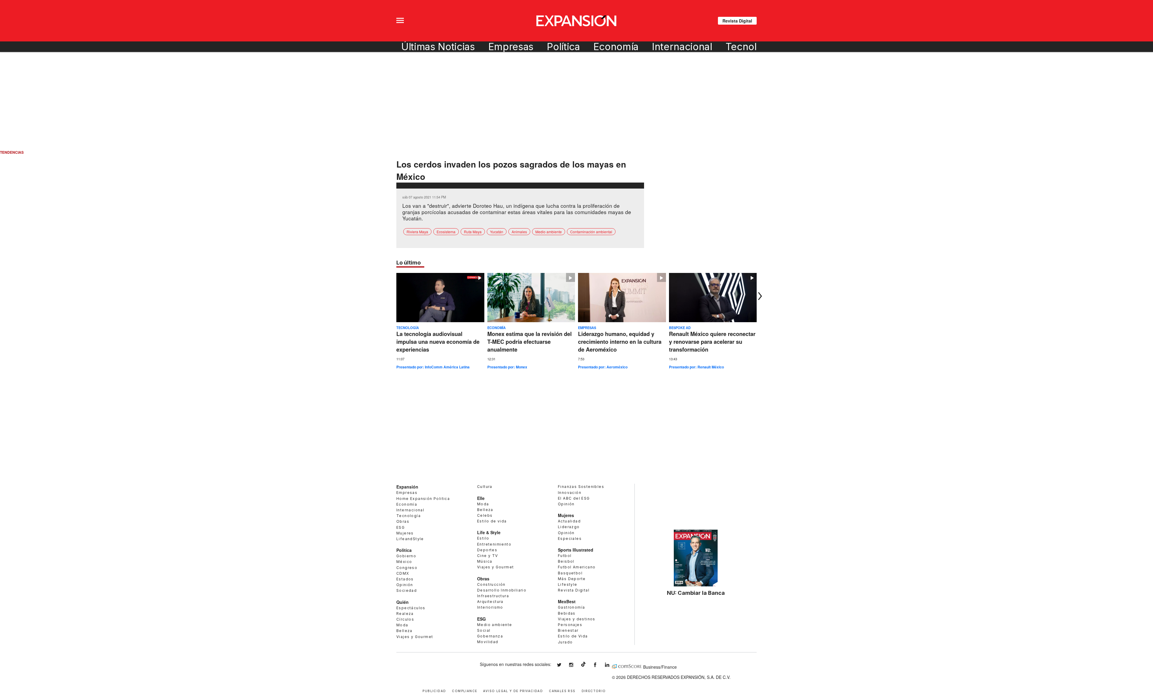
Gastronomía (571, 607)
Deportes (487, 550)
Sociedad (406, 590)
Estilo (483, 538)
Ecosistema (446, 231)
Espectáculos (410, 608)
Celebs (484, 515)
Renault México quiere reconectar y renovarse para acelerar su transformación (712, 341)
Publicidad (434, 690)
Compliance (464, 690)
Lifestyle (567, 584)
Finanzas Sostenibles (581, 486)
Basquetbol (570, 573)
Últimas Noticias (438, 46)
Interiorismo (490, 607)
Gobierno (406, 556)
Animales (519, 231)
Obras (402, 521)
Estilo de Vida (573, 636)
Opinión (404, 584)
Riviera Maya (417, 231)
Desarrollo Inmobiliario (501, 590)
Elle (481, 498)
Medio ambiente (548, 231)
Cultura (484, 486)
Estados (405, 579)
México (404, 561)
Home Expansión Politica (423, 498)
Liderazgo (569, 527)
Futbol (564, 555)
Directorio (594, 690)
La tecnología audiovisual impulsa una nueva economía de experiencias (438, 341)
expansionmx (563, 664)
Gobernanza (490, 636)
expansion (611, 664)
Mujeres (405, 533)
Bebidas (567, 613)
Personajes (570, 624)
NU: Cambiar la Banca (696, 592)
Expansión (407, 487)
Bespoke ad (680, 327)
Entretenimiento (494, 544)
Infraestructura (493, 596)
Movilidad (487, 642)
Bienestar (568, 630)
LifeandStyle (410, 539)
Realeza (405, 613)
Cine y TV (487, 555)
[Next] (758, 296)
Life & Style (489, 532)
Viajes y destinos (576, 619)
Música (484, 561)
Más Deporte (572, 578)
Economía (616, 46)
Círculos (405, 619)
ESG (400, 527)
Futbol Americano (576, 567)
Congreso (406, 567)
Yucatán (496, 231)
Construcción (491, 584)
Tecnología (750, 46)
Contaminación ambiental (591, 231)
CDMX (402, 573)
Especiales (570, 538)
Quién (402, 602)
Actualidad (569, 521)
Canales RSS (562, 690)
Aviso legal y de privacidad (513, 690)
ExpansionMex (599, 664)
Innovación (569, 492)
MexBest (567, 601)
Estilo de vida (492, 521)
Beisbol (566, 561)
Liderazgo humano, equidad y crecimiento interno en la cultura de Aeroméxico (619, 341)
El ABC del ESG (574, 498)
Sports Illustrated (575, 550)
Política (563, 46)
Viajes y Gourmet (414, 636)
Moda (402, 625)
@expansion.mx (583, 664)
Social (483, 630)
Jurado (565, 642)
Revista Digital (737, 21)
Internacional (682, 46)
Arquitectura (490, 601)
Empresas (511, 46)
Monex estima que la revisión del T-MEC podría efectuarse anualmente (529, 341)
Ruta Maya (473, 231)
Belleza (404, 630)
